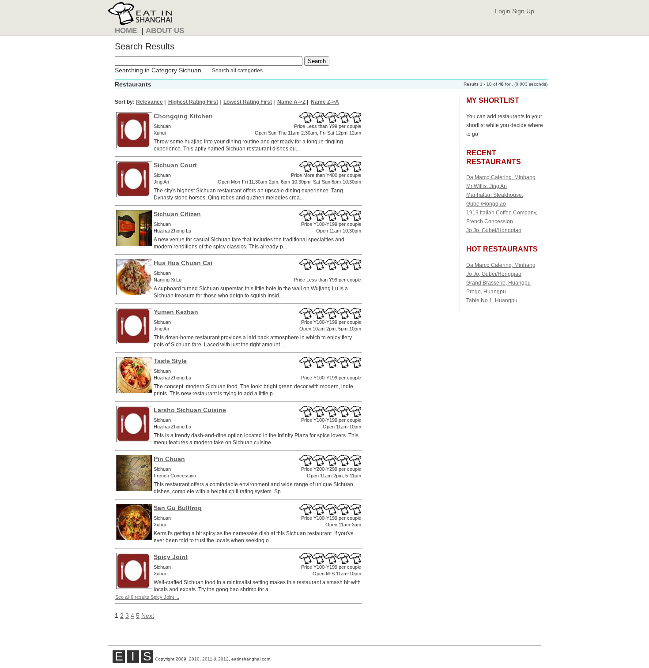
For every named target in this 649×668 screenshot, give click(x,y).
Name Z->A (325, 102)
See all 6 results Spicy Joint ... (147, 597)
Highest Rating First (193, 102)
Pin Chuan (169, 458)
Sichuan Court (175, 165)
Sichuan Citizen (177, 214)
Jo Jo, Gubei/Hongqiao (493, 230)
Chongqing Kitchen (183, 116)
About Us (165, 30)
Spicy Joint (171, 556)
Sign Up (523, 11)
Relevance (149, 102)
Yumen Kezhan (176, 311)
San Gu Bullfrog (178, 507)
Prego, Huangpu (486, 291)
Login (502, 11)
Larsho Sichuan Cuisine (190, 409)
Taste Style (170, 360)
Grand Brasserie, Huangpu (498, 282)
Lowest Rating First (247, 102)
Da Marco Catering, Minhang (501, 177)
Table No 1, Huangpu (491, 300)
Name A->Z (291, 102)
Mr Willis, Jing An (486, 186)
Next (147, 615)
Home (126, 30)
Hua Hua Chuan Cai (183, 262)
